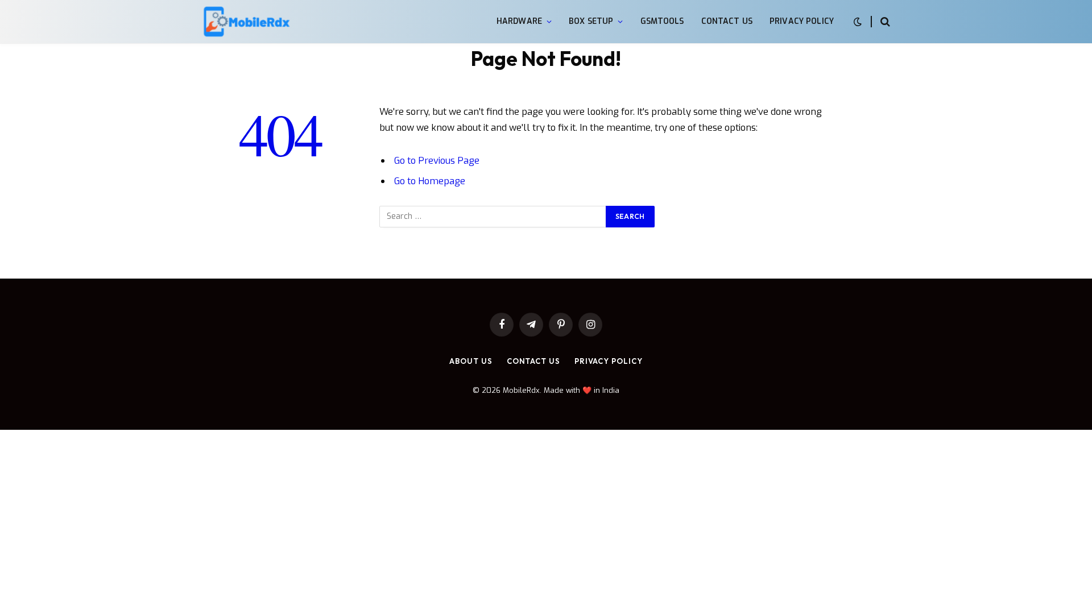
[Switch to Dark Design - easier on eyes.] (857, 22)
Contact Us (726, 21)
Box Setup (591, 21)
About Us (470, 361)
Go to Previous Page (436, 160)
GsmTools (662, 21)
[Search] (884, 22)
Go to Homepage (429, 181)
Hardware (519, 21)
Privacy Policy (802, 21)
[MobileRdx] (246, 22)
